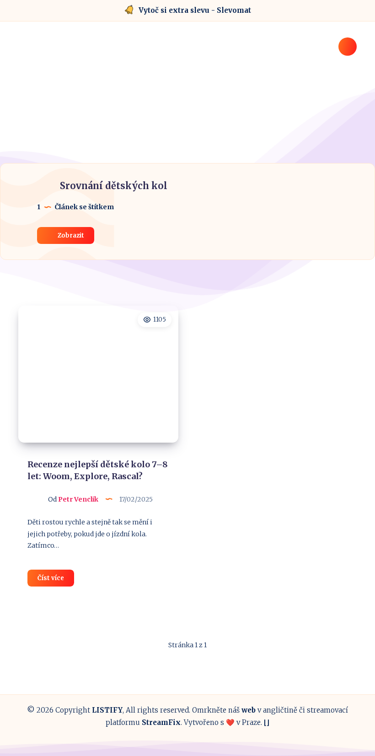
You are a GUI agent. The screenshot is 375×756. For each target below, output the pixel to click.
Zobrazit (70, 235)
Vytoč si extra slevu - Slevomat (195, 10)
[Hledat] (347, 46)
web (248, 710)
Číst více (56, 580)
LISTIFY (107, 710)
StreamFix (161, 722)
